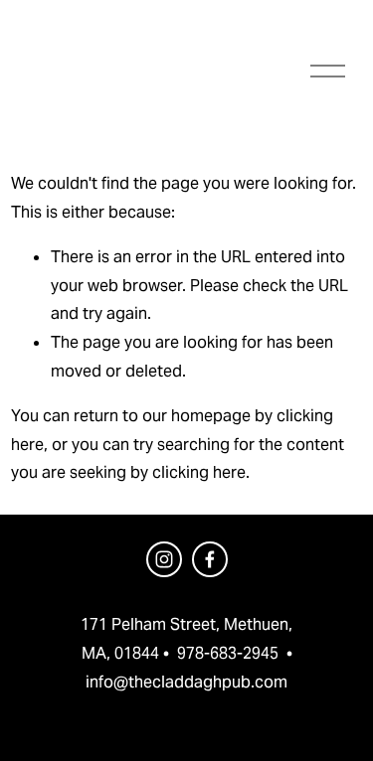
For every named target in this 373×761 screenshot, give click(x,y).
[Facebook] (210, 559)
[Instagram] (164, 559)
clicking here (199, 472)
